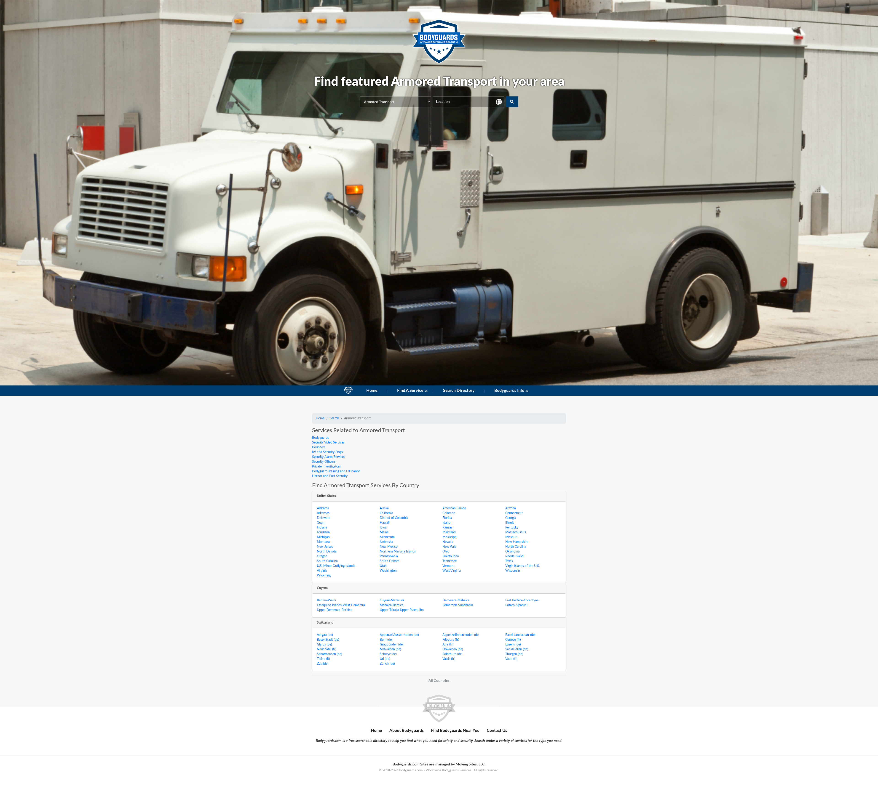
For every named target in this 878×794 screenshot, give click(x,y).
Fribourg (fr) (450, 639)
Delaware (323, 518)
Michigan (323, 537)
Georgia (510, 518)
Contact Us (497, 731)
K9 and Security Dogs (327, 452)
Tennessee (449, 561)
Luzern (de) (513, 644)
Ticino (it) (323, 659)
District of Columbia (394, 518)
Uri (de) (385, 659)
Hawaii (384, 522)
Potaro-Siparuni (516, 605)
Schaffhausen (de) (329, 654)
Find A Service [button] (410, 391)
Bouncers (318, 447)
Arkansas (323, 513)
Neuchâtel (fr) (326, 649)
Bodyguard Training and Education (336, 471)
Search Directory (459, 391)
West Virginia (451, 570)
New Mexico (389, 546)
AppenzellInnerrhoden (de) (460, 635)
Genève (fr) (513, 639)
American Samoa (454, 508)
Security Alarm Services (328, 457)
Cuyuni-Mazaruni (392, 600)
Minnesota (387, 537)
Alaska (384, 508)
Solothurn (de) (452, 654)
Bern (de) (386, 639)
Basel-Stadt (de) (328, 639)
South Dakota (389, 561)
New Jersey (325, 546)
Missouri (511, 537)
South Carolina (327, 561)
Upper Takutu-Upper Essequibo (402, 610)
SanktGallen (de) (516, 649)
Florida (447, 518)
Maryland (449, 532)
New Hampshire (516, 542)
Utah (383, 566)
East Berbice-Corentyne (521, 600)
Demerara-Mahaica (455, 600)
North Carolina (515, 546)
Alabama (323, 508)
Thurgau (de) (514, 654)
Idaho (446, 522)
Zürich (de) (387, 663)
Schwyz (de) (388, 654)
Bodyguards (320, 437)
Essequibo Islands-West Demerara (341, 605)
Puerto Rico (450, 556)
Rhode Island (514, 556)
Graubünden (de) (392, 644)
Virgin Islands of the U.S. (522, 566)
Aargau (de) (325, 635)
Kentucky (511, 527)
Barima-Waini (326, 600)
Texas (509, 561)
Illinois (509, 522)
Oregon (322, 556)
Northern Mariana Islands (398, 551)
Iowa (383, 527)
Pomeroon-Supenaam (457, 605)
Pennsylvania (389, 556)
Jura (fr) (447, 644)
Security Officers (323, 461)
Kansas (447, 527)
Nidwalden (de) (390, 649)
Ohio (445, 551)
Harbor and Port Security (330, 476)
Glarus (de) (324, 644)
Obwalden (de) (452, 649)
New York (449, 546)
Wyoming (324, 575)
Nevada (447, 542)
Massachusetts (515, 532)
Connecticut (514, 513)
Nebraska (386, 542)
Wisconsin (512, 570)
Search (334, 418)
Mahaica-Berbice (391, 605)
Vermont (448, 566)
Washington (388, 570)
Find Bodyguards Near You (455, 731)
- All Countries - (439, 680)
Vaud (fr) (511, 659)
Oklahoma (512, 551)
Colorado (448, 513)
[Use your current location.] (499, 102)
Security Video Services (328, 442)
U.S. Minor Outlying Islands (336, 566)
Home (371, 391)
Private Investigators (326, 466)
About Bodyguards (406, 731)
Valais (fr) (448, 659)
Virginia (322, 570)
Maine (384, 532)
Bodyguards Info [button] (509, 391)
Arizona (510, 508)
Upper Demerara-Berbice (334, 610)
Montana (323, 542)
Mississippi (449, 537)
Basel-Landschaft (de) (520, 635)
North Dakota (327, 551)
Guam (321, 522)
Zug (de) (322, 663)
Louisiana (323, 532)
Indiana (322, 527)
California (386, 513)
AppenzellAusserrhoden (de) (399, 635)
